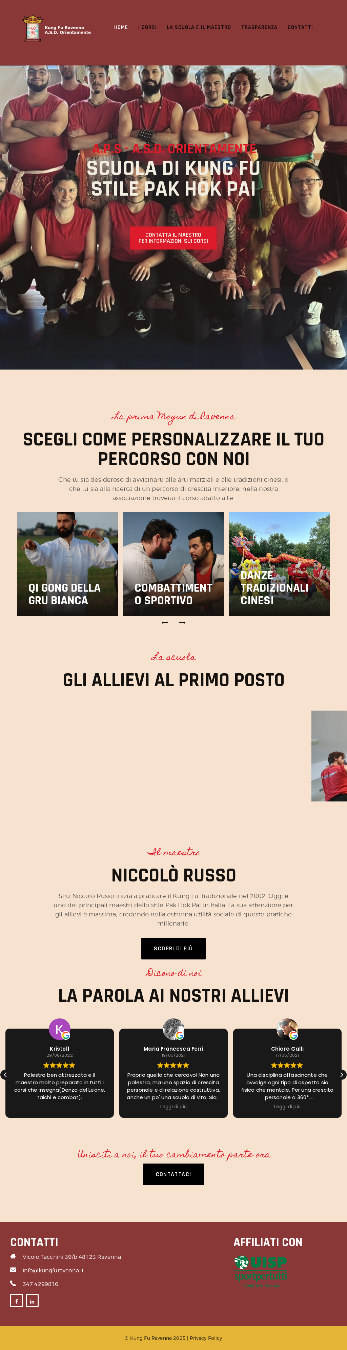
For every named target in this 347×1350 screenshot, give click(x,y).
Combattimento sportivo (173, 594)
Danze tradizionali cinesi (275, 588)
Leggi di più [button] (173, 1107)
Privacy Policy (206, 1338)
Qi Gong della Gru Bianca (64, 594)
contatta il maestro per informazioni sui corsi (173, 238)
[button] (165, 623)
